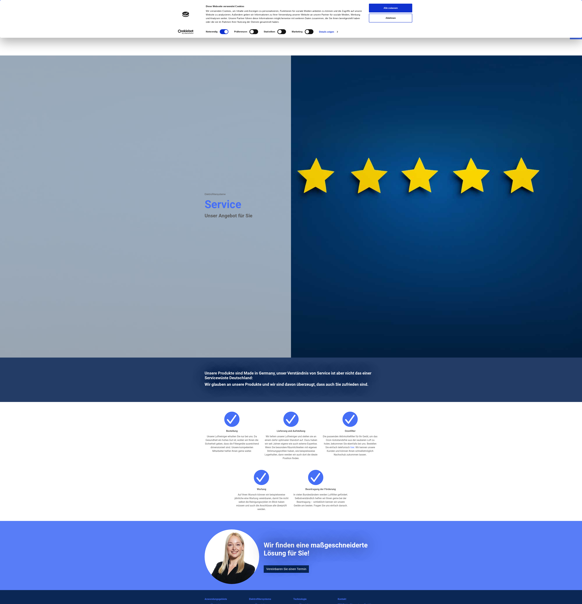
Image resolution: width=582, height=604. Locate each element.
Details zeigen (326, 31)
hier (352, 447)
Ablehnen (391, 18)
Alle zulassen (391, 8)
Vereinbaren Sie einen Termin (286, 569)
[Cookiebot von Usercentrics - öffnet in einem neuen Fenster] (185, 32)
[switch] (253, 31)
